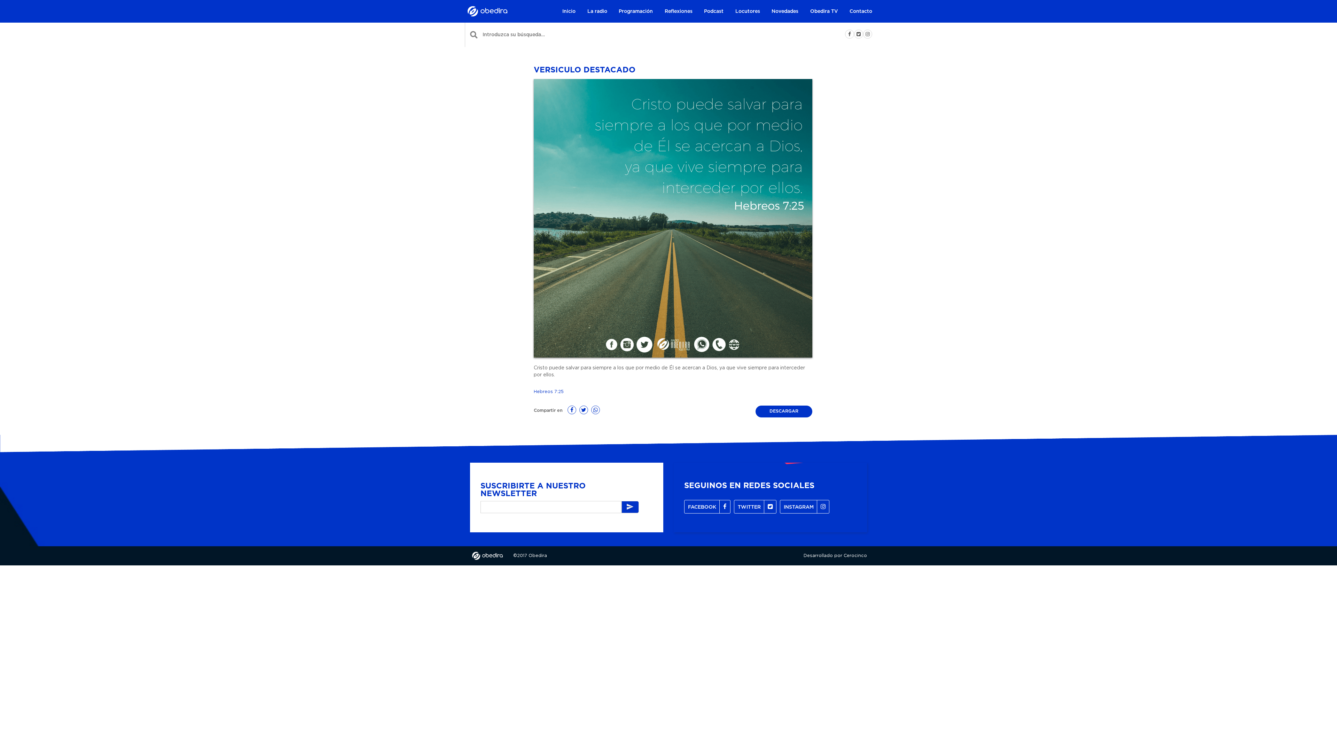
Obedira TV (824, 11)
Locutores (747, 11)
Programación (636, 11)
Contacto (861, 11)
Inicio (569, 11)
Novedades (785, 11)
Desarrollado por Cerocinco (835, 556)
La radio (597, 11)
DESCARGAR (783, 411)
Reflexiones (679, 11)
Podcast (714, 11)
